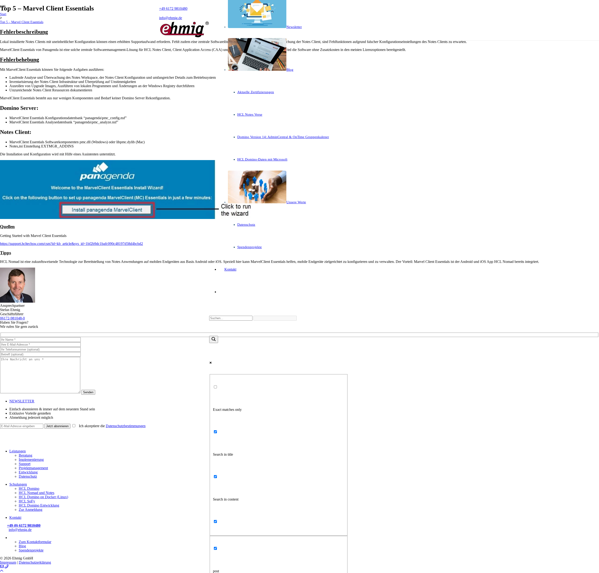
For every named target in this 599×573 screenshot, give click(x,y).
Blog (22, 546)
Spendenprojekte (31, 550)
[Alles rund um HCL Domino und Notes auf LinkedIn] (2, 432)
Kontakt (15, 517)
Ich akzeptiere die (111, 426)
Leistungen (17, 451)
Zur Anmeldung (30, 510)
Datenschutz (28, 476)
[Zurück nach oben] (1, 571)
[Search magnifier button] (213, 339)
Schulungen (18, 484)
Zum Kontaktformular (35, 542)
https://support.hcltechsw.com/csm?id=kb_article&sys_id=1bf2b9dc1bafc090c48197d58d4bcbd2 (71, 244)
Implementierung (31, 460)
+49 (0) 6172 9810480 (23, 525)
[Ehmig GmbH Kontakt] (2, 567)
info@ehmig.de (20, 530)
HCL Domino (29, 489)
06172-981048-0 (12, 318)
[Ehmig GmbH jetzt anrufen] (6, 567)
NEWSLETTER (21, 401)
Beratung (25, 455)
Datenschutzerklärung (35, 562)
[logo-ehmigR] (184, 37)
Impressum (8, 562)
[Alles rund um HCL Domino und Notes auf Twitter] (2, 443)
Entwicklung (28, 472)
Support (24, 464)
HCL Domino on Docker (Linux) (43, 497)
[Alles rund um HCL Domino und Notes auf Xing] (2, 438)
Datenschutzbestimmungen (126, 426)
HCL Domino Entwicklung (39, 505)
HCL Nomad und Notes (36, 493)
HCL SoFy (27, 501)
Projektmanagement (33, 468)
